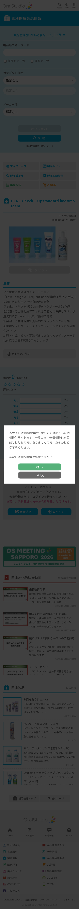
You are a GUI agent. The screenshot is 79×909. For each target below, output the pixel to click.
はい (39, 467)
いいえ (39, 475)
